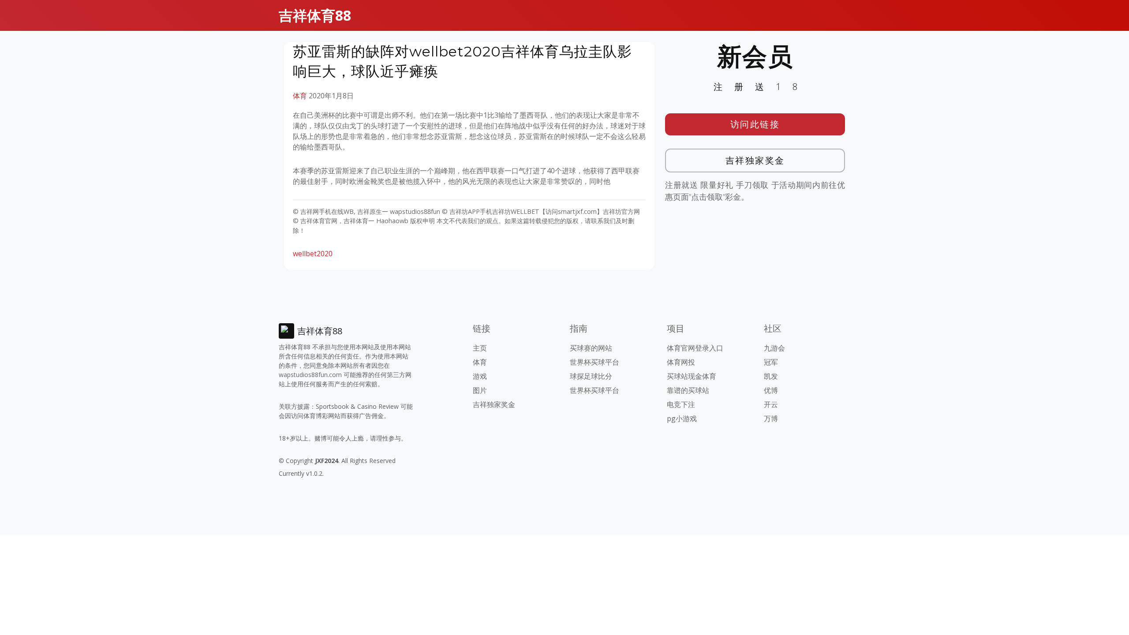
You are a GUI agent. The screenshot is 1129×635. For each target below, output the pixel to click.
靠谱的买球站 (688, 390)
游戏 (480, 376)
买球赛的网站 (591, 348)
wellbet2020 (313, 253)
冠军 (771, 362)
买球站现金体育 (691, 376)
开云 (771, 404)
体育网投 (681, 362)
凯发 (771, 376)
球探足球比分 (591, 376)
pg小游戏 (682, 418)
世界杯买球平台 (594, 362)
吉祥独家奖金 (755, 160)
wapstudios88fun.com (310, 374)
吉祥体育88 (315, 15)
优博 (771, 390)
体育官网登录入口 (695, 348)
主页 (480, 348)
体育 (300, 96)
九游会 (774, 348)
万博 (771, 418)
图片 (480, 390)
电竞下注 (681, 404)
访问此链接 (755, 124)
